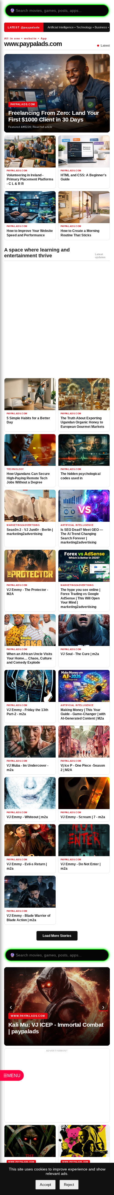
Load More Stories (57, 936)
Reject (69, 1185)
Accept (45, 1185)
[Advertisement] (53, 321)
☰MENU (11, 1075)
